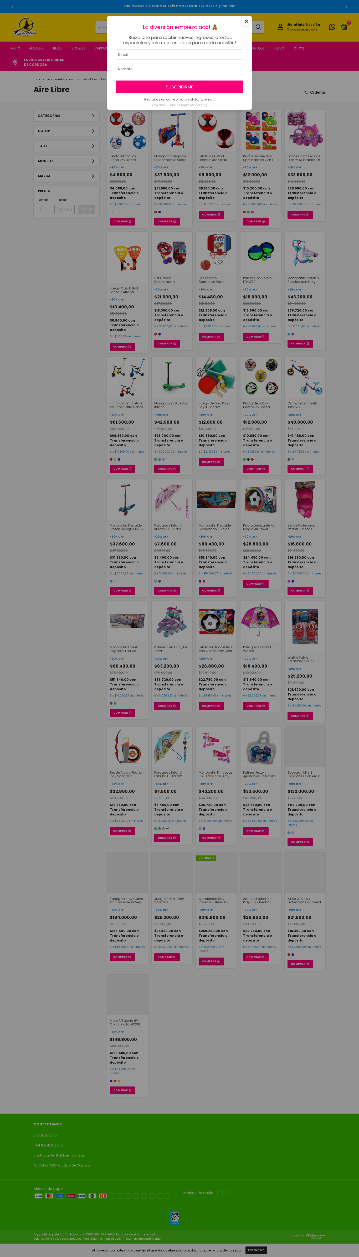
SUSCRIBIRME (179, 87)
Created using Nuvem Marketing (179, 105)
